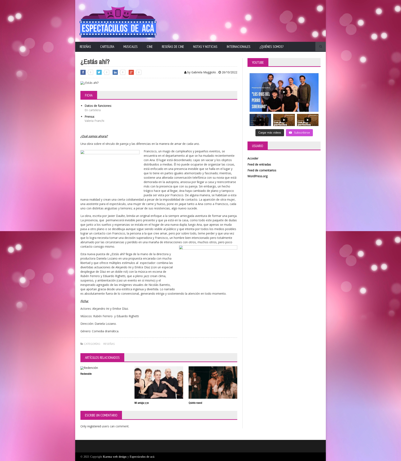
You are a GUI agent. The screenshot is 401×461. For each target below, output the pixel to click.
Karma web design (115, 456)
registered (94, 426)
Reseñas (85, 46)
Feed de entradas (259, 164)
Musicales (130, 46)
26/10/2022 (229, 72)
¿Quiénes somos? (272, 46)
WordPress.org (257, 176)
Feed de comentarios (261, 170)
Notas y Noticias (205, 46)
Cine (150, 46)
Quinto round (195, 402)
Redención (86, 373)
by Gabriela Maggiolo (201, 72)
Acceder (252, 158)
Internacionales (238, 46)
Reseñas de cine (173, 46)
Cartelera (107, 46)
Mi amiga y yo (142, 402)
